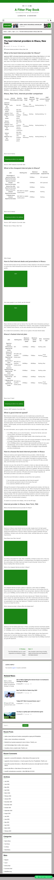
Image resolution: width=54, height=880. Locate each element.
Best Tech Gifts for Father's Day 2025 (27, 690)
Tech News (7, 37)
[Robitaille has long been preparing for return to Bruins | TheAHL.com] (39, 26)
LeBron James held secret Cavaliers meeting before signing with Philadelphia (23, 736)
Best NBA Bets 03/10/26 (28, 771)
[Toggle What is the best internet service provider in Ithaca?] (15, 518)
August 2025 (7, 813)
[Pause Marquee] (49, 25)
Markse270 (7, 46)
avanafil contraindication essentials (13, 771)
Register (6, 859)
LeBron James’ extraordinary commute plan (23, 24)
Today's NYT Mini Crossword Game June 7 (28, 701)
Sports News (8, 841)
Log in (6, 862)
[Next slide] (50, 1)
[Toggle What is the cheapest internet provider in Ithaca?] (15, 577)
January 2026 (8, 799)
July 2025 (7, 816)
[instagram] (25, 6)
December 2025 (8, 801)
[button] (44, 876)
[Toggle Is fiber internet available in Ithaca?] (15, 548)
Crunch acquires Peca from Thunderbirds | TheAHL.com (34, 761)
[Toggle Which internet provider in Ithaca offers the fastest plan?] (15, 616)
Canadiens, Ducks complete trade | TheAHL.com (16, 748)
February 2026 (8, 796)
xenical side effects (9, 768)
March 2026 (7, 793)
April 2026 (7, 790)
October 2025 (8, 807)
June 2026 (7, 784)
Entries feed (7, 865)
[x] (27, 6)
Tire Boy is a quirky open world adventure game (30, 711)
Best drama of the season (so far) (31, 758)
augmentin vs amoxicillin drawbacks (13, 758)
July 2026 (7, 781)
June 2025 (7, 819)
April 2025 (7, 825)
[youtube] (31, 6)
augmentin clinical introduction (12, 761)
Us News (7, 847)
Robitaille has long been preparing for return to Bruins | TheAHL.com (21, 742)
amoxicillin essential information (12, 764)
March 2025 (7, 828)
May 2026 (7, 787)
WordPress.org (8, 871)
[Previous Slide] (48, 1)
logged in (14, 668)
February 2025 (8, 831)
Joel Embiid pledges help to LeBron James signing (32, 1)
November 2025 (8, 804)
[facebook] (23, 6)
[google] (29, 6)
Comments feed (8, 868)
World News (7, 849)
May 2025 (7, 822)
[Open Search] (48, 20)
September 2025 (8, 810)
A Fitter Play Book (27, 9)
